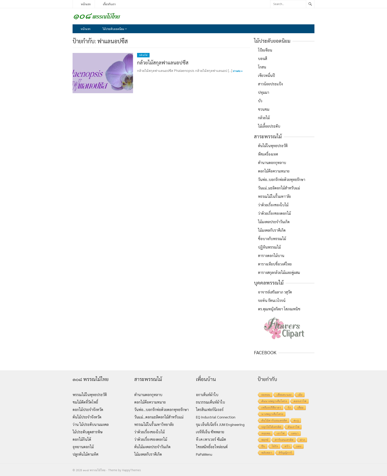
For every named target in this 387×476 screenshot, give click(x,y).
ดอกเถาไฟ (300, 401)
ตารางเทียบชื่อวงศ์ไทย (275, 264)
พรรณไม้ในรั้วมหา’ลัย (274, 196)
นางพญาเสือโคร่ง (272, 414)
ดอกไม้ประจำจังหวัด (88, 409)
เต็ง (300, 394)
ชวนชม (263, 109)
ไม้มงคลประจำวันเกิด (274, 221)
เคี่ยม (300, 407)
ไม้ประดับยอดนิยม (113, 29)
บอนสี (262, 58)
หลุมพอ (265, 433)
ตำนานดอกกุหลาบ (272, 162)
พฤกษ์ (264, 439)
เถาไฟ (281, 433)
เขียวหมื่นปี (266, 75)
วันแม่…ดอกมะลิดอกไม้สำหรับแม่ (158, 417)
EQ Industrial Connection (215, 417)
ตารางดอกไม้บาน (271, 255)
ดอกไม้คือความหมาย (273, 171)
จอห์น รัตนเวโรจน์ (271, 300)
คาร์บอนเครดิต (284, 439)
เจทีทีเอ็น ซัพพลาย (210, 432)
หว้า (287, 446)
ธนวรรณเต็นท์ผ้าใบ (210, 402)
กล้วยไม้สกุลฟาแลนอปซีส (162, 62)
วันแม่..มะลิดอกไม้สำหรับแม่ (279, 188)
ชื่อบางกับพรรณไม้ (272, 238)
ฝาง (302, 439)
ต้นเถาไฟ (293, 427)
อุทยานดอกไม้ (83, 446)
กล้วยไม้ (143, 55)
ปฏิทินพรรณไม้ (269, 247)
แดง (298, 446)
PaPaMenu (204, 454)
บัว (260, 100)
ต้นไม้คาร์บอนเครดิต (274, 420)
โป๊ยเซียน (265, 50)
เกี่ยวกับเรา (109, 4)
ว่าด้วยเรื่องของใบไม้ (273, 204)
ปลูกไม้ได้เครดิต (271, 427)
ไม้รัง (275, 446)
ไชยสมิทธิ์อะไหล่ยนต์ (212, 446)
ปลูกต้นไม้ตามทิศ (85, 454)
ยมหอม (265, 394)
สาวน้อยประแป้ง (270, 84)
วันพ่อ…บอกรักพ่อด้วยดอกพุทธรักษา (161, 409)
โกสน (262, 67)
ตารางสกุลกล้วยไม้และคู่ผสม (279, 272)
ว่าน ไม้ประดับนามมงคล (91, 424)
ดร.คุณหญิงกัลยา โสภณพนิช (279, 309)
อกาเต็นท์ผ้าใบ (207, 394)
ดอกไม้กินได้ (82, 439)
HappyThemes (131, 470)
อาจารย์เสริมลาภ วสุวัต (275, 292)
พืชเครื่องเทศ (268, 154)
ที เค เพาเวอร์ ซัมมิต (211, 439)
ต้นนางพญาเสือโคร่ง (274, 401)
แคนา (295, 433)
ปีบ (263, 446)
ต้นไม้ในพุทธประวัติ (273, 145)
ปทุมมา (263, 92)
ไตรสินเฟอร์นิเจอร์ (210, 409)
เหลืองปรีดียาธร (271, 407)
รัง (289, 407)
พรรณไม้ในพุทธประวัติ (90, 394)
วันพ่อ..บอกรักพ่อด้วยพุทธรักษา (281, 179)
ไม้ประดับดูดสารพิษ (88, 432)
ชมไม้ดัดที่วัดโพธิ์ (85, 402)
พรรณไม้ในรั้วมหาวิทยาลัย (154, 424)
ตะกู (296, 420)
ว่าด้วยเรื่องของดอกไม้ (274, 213)
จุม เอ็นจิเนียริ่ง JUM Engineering (220, 424)
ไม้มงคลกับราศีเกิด (272, 230)
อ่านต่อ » (238, 71)
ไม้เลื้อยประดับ (269, 126)
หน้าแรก (86, 4)
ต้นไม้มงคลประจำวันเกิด (152, 446)
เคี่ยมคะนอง (284, 394)
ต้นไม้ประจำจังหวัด (87, 417)
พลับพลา (266, 452)
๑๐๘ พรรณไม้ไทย (94, 470)
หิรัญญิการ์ (285, 452)
